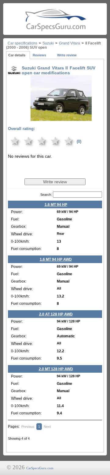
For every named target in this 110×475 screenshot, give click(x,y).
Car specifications (22, 43)
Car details (16, 55)
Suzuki (48, 43)
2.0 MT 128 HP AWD (56, 369)
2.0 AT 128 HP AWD (56, 314)
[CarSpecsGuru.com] (55, 19)
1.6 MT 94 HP (56, 204)
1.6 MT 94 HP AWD (56, 259)
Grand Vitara (69, 43)
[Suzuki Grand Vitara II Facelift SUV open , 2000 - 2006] (61, 116)
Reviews (39, 55)
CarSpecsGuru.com (39, 468)
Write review (67, 55)
